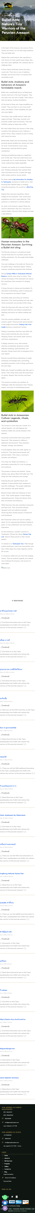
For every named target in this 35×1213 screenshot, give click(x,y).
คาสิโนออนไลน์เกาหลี (8, 611)
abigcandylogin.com (7, 1049)
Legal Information (8, 1174)
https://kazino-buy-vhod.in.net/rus (12, 1019)
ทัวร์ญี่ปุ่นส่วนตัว (6, 932)
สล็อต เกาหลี (5, 640)
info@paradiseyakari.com (12, 1122)
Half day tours (8, 1161)
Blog (5, 1172)
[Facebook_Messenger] (5, 1202)
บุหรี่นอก (3, 961)
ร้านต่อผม (3, 990)
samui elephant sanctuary (9, 1078)
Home (6, 1155)
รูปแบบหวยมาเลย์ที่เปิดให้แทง (11, 669)
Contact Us (7, 1169)
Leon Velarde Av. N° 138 (10, 1126)
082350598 (8, 1118)
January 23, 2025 (10, 15)
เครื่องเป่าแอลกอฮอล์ (8, 844)
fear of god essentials (8, 728)
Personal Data (7, 1181)
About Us (7, 1158)
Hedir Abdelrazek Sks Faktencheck (12, 815)
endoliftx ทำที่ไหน (7, 903)
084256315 (8, 1138)
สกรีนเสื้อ (3, 698)
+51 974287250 (7, 1135)
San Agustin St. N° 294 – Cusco (12, 1146)
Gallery (6, 1166)
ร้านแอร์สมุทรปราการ (8, 786)
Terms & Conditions (10, 1178)
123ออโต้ (3, 757)
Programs (7, 1163)
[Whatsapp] (5, 1197)
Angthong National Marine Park (12, 874)
